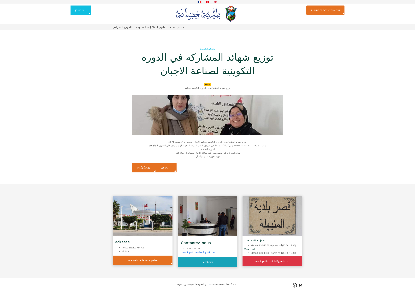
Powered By (297, 285)
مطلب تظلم (177, 27)
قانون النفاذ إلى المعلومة (150, 27)
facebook (207, 262)
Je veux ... (80, 10)
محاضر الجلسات (207, 48)
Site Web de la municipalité (143, 260)
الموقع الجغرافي (122, 27)
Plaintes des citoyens (325, 10)
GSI (208, 284)
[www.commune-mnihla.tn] (206, 13)
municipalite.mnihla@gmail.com (199, 252)
